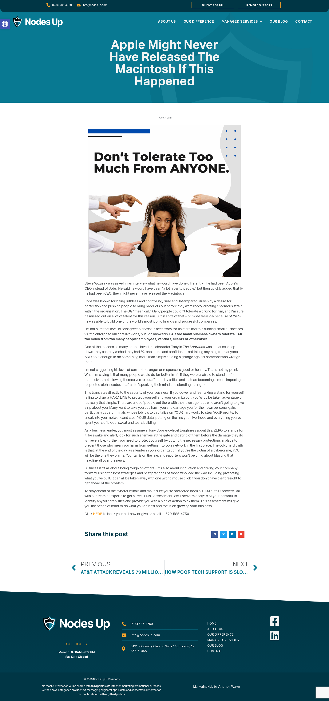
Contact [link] (303, 21)
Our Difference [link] (199, 21)
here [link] (98, 514)
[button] (214, 534)
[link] (5, 24)
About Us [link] (167, 21)
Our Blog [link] (279, 21)
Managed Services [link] (240, 21)
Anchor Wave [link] (229, 686)
